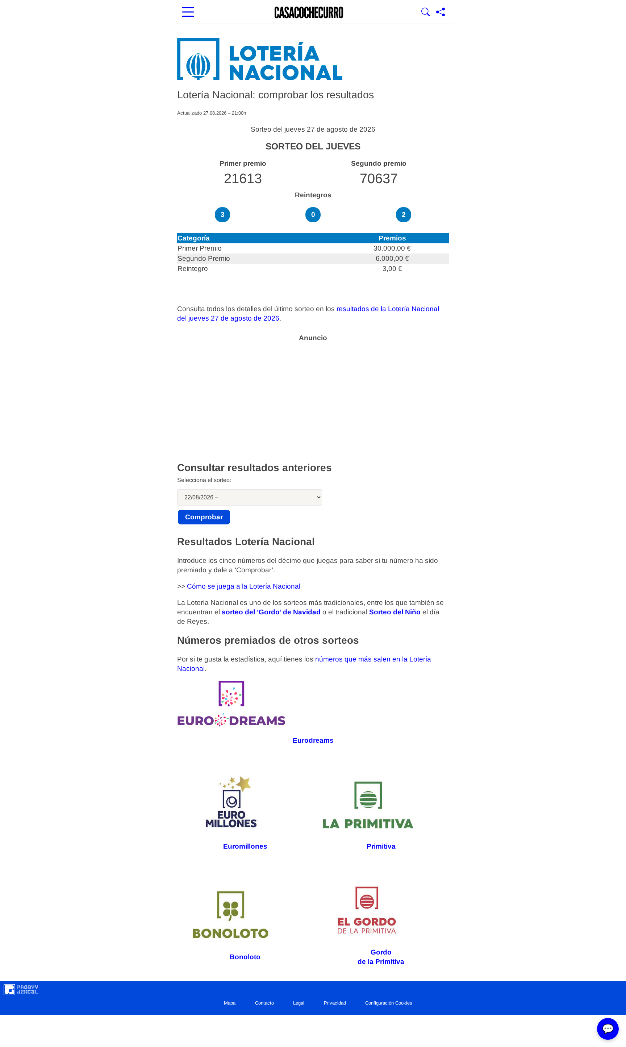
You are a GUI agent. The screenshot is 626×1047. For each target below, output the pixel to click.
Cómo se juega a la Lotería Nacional (243, 586)
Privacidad (335, 1003)
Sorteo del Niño (395, 612)
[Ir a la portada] (309, 12)
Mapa (229, 1003)
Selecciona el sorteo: (204, 480)
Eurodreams (313, 740)
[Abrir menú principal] (188, 12)
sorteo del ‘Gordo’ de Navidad (271, 612)
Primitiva (381, 846)
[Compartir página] (440, 12)
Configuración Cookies (388, 1003)
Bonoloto (245, 957)
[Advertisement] (313, 397)
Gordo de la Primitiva (381, 956)
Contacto (264, 1003)
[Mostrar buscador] (425, 12)
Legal (298, 1003)
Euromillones (245, 846)
